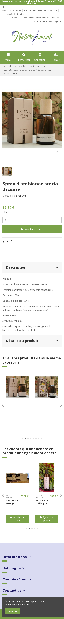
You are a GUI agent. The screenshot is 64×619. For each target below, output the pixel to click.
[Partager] (3, 241)
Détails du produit (22, 340)
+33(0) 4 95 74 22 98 (11, 10)
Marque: (6, 195)
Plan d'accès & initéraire (13, 14)
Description (16, 267)
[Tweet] (8, 241)
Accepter (12, 611)
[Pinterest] (11, 241)
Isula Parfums (19, 195)
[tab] (32, 268)
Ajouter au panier (34, 229)
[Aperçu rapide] (17, 400)
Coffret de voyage (12, 502)
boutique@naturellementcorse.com (40, 10)
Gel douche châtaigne (42, 502)
